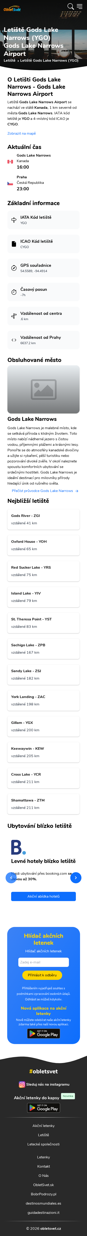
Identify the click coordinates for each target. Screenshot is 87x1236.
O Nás (44, 1175)
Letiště (43, 1135)
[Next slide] (75, 877)
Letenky (43, 1157)
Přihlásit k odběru (42, 975)
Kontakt (43, 1166)
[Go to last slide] (11, 877)
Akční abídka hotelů (43, 896)
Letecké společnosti (43, 1144)
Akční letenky (43, 1125)
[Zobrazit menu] (79, 6)
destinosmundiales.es (43, 1203)
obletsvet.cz (50, 1228)
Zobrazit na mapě (21, 133)
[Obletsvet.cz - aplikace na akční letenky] (44, 1033)
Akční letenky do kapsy (43, 1098)
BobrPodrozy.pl (43, 1194)
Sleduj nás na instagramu (47, 1084)
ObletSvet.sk (43, 1184)
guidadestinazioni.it (43, 1212)
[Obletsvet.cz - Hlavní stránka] (12, 6)
